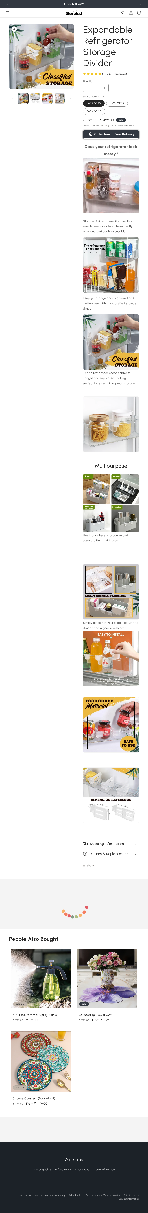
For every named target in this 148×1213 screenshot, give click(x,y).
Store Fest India (36, 1195)
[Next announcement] (141, 4)
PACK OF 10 (94, 103)
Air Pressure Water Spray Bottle (35, 1015)
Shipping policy (131, 1195)
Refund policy (75, 1195)
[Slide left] (13, 98)
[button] (8, 13)
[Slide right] (70, 98)
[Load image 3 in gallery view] (47, 98)
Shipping (104, 125)
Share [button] (90, 865)
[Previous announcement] (7, 4)
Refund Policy (63, 1169)
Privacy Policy (83, 1169)
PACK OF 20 (94, 111)
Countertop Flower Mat (95, 1015)
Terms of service (111, 1195)
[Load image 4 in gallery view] (60, 98)
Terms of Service (104, 1169)
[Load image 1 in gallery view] (23, 98)
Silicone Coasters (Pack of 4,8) (34, 1098)
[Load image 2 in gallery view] (35, 98)
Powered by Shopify (55, 1195)
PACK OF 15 (117, 103)
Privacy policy (93, 1195)
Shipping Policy (42, 1169)
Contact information (129, 1199)
